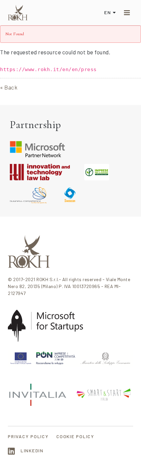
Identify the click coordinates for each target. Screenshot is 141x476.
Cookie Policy (75, 436)
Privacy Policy (28, 436)
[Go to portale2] (18, 12)
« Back (8, 87)
